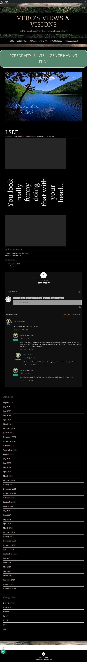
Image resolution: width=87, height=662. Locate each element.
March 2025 (8, 476)
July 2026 (6, 407)
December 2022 (9, 588)
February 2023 (9, 580)
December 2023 (9, 541)
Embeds (6, 611)
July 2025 (6, 459)
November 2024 (9, 493)
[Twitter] (43, 654)
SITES (40, 657)
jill (15, 321)
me (4, 629)
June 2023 (7, 562)
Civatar (33, 41)
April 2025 (7, 472)
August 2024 (8, 506)
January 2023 (8, 584)
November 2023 (9, 545)
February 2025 (9, 480)
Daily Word (7, 607)
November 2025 (9, 441)
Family (5, 616)
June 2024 (7, 515)
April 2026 (7, 420)
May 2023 (7, 567)
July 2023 (6, 558)
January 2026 (8, 433)
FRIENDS (6, 620)
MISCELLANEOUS (71, 41)
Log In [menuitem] (6, 2)
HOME (11, 41)
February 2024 (9, 532)
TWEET (46, 657)
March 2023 (8, 575)
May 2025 (7, 467)
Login (79, 292)
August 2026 (8, 402)
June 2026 (7, 411)
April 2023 (7, 571)
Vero (28, 136)
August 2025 (8, 454)
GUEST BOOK (22, 41)
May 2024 (7, 519)
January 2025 (8, 484)
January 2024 (8, 536)
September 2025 (9, 450)
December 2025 (9, 437)
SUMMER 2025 (56, 41)
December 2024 (9, 489)
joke (4, 624)
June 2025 (7, 463)
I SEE (19, 255)
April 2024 (7, 523)
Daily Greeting (40, 136)
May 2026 (7, 415)
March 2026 (8, 424)
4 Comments (50, 136)
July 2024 (6, 510)
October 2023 (8, 549)
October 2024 (8, 497)
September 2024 (9, 502)
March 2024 (8, 528)
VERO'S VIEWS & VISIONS (43, 21)
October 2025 (8, 446)
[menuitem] (2, 1)
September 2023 (9, 554)
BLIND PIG (43, 41)
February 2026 (9, 428)
